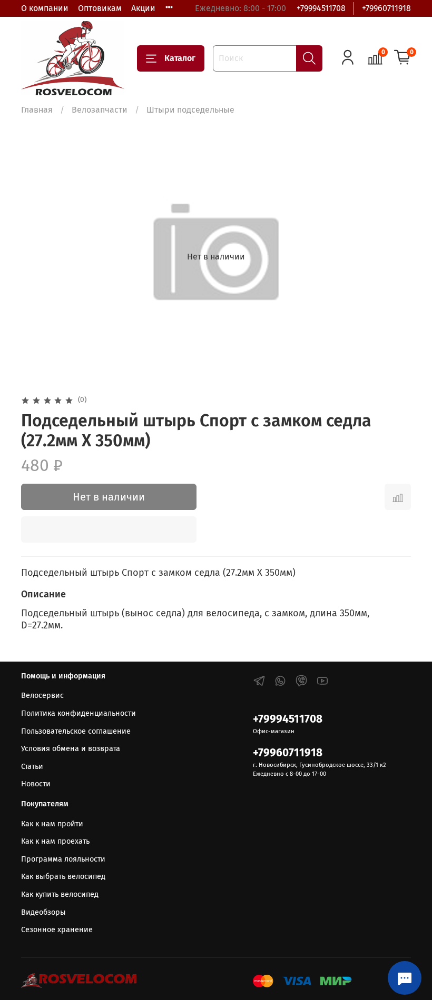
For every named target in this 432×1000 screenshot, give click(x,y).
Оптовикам (100, 8)
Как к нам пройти (52, 823)
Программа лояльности (63, 859)
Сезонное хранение (57, 929)
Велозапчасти (99, 110)
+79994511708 (321, 8)
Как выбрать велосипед (63, 876)
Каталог (179, 58)
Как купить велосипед (60, 894)
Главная (37, 110)
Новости (36, 783)
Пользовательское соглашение (76, 731)
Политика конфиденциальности (78, 713)
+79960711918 (386, 8)
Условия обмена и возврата (70, 748)
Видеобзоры (43, 912)
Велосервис (42, 695)
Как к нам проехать (55, 841)
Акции (143, 8)
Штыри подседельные (190, 110)
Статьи (32, 766)
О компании (44, 8)
